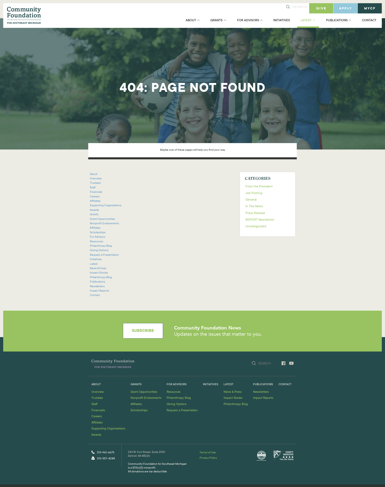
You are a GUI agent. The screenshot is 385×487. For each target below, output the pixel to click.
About (191, 20)
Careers (95, 196)
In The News (254, 206)
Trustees (95, 183)
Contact (369, 20)
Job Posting (253, 193)
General (251, 200)
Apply (345, 8)
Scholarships (97, 232)
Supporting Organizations (105, 205)
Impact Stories (99, 273)
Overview (96, 178)
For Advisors (248, 20)
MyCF (370, 8)
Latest (306, 20)
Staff (92, 187)
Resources (96, 241)
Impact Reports (99, 291)
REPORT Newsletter (259, 220)
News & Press (98, 268)
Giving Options (99, 250)
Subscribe (143, 331)
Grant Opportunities (102, 219)
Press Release (255, 213)
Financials (96, 192)
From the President (259, 186)
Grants (216, 20)
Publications (337, 20)
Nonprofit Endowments (104, 223)
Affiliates (95, 201)
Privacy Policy (208, 458)
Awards (94, 210)
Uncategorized (255, 226)
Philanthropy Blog (101, 246)
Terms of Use (208, 452)
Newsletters (97, 286)
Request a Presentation (104, 255)
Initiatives (281, 20)
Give (321, 8)
